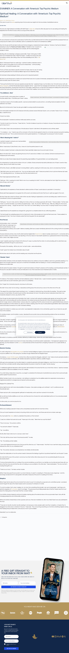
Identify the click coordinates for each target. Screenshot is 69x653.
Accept (40, 332)
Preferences (30, 332)
